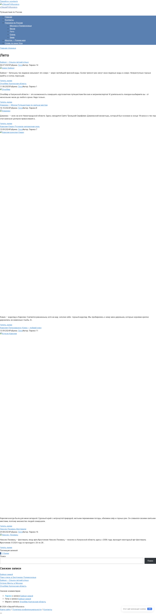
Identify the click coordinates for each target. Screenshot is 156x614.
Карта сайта (5, 609)
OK (150, 609)
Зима (12, 37)
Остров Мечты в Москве (11, 583)
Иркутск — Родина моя (15, 40)
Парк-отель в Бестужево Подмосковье (18, 577)
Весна (12, 29)
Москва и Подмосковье (21, 26)
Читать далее (6, 81)
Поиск (3, 556)
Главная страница (8, 48)
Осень (12, 34)
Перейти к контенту (9, 1)
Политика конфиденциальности (26, 609)
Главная (8, 17)
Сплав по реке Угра (14, 43)
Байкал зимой (6, 574)
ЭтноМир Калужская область (13, 586)
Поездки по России (14, 23)
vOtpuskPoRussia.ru (8, 7)
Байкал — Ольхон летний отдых (14, 580)
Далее (6, 553)
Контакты (9, 20)
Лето (20, 65)
